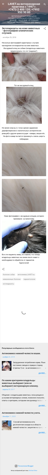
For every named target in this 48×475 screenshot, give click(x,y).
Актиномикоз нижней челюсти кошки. (21, 353)
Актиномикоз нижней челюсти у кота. (21, 413)
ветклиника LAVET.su (26, 275)
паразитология (29, 279)
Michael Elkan (33, 470)
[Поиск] (44, 4)
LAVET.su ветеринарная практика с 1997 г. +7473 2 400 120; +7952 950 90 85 (24, 8)
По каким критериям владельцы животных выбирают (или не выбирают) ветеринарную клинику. (20, 383)
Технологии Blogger (25, 466)
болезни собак (9, 275)
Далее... (42, 373)
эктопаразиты (8, 284)
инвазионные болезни (12, 279)
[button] (44, 29)
